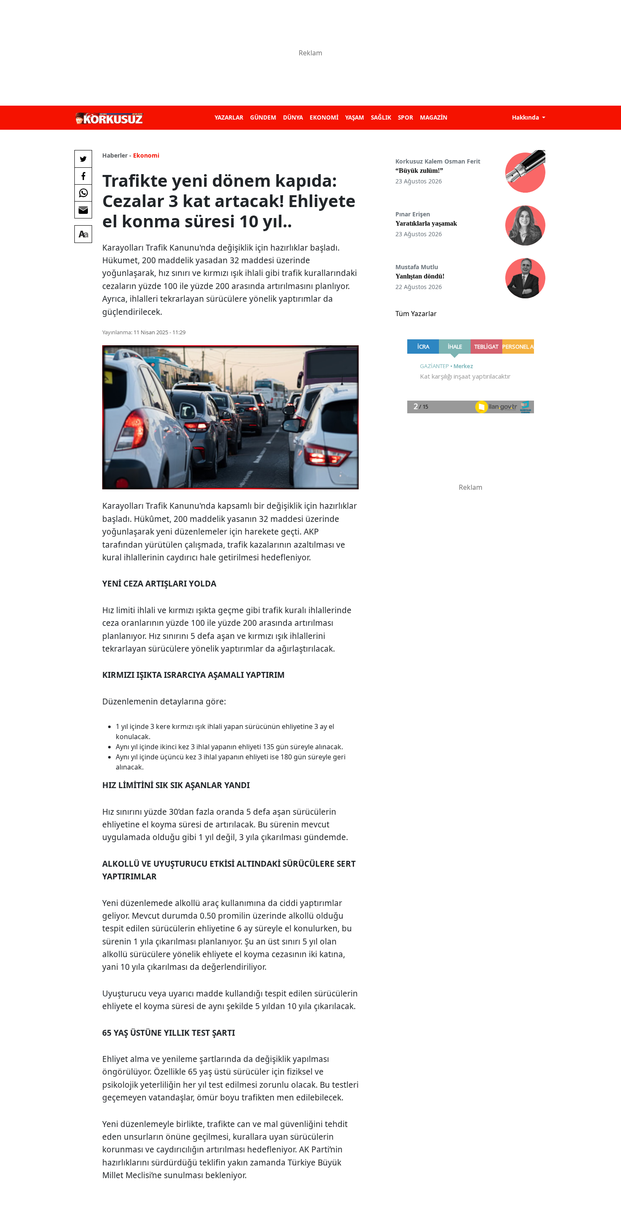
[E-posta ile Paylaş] (83, 209)
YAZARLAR (229, 117)
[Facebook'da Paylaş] (83, 175)
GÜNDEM (263, 117)
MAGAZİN (433, 117)
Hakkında (526, 117)
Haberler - (116, 155)
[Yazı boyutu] (83, 234)
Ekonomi (146, 155)
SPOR (405, 117)
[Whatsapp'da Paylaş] (83, 192)
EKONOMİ (324, 117)
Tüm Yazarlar (416, 313)
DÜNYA (293, 117)
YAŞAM (354, 117)
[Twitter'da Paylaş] (83, 158)
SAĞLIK (381, 117)
